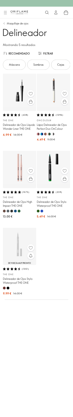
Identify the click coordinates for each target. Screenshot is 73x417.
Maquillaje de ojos (17, 23)
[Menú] (5, 12)
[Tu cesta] (66, 12)
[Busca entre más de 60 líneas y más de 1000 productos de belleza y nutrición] (47, 12)
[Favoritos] (30, 93)
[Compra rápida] (30, 101)
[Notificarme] (30, 255)
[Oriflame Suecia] (19, 12)
